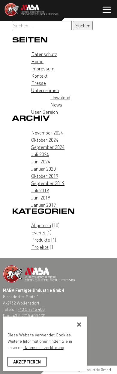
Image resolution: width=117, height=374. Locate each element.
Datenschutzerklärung (43, 347)
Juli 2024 (40, 154)
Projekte (40, 247)
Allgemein (41, 225)
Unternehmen (45, 90)
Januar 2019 (43, 205)
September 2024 (47, 147)
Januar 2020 (43, 168)
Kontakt (39, 76)
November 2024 (47, 132)
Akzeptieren (27, 361)
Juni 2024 (40, 161)
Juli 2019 (40, 190)
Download (60, 97)
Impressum (42, 68)
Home (37, 61)
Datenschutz (44, 54)
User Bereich (44, 112)
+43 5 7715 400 (31, 309)
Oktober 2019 (44, 176)
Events (38, 232)
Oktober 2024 (44, 140)
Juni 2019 (40, 197)
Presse (38, 83)
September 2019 (47, 183)
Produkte (40, 239)
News (56, 104)
